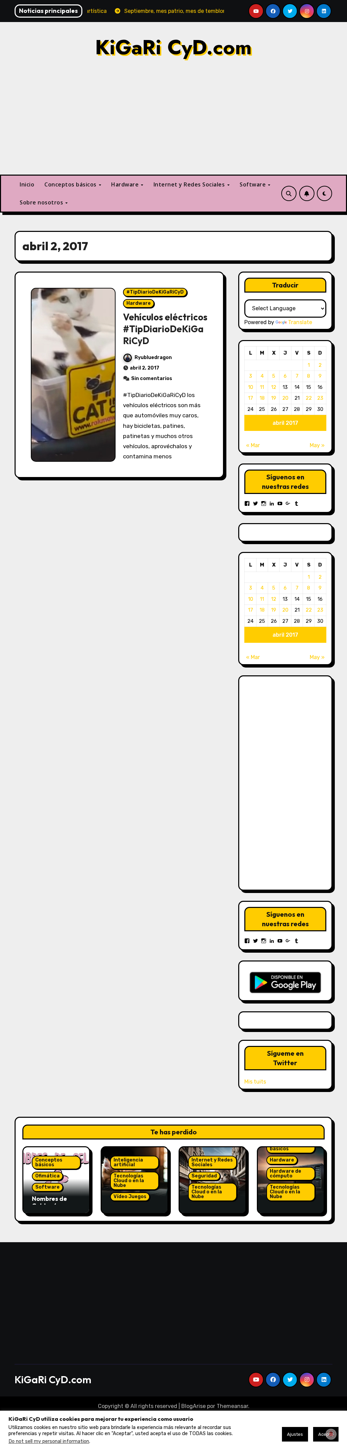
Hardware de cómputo (285, 1173)
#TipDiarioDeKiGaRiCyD (155, 292)
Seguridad (204, 1176)
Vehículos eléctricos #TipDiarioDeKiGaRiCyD (165, 328)
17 (250, 398)
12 (273, 387)
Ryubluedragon (153, 357)
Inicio (27, 184)
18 (262, 398)
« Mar (253, 445)
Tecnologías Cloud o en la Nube (129, 1180)
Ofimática (47, 1176)
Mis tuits (255, 1081)
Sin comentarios (151, 378)
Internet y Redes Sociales (190, 184)
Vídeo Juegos (130, 1196)
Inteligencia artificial (128, 1162)
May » (317, 445)
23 (320, 398)
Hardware (125, 184)
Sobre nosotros (42, 202)
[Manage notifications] (331, 1434)
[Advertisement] (296, 783)
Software (253, 184)
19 (273, 398)
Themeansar (232, 1406)
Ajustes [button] (295, 1434)
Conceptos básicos (71, 184)
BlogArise (193, 1406)
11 (262, 387)
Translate (300, 322)
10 (250, 387)
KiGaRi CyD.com (173, 47)
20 (285, 398)
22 (309, 398)
